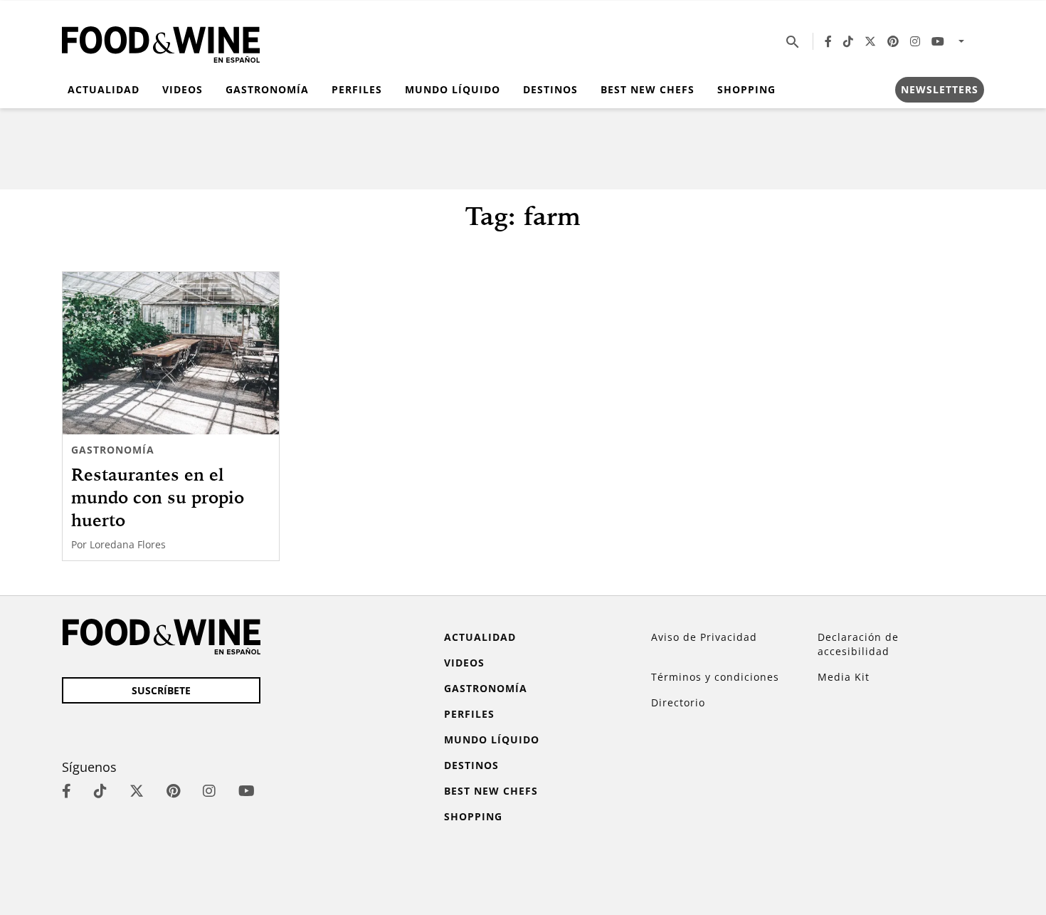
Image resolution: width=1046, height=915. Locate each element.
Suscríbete (161, 690)
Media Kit (844, 677)
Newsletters (939, 89)
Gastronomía (267, 89)
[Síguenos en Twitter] (870, 41)
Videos (182, 89)
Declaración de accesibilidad (858, 644)
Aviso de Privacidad (704, 637)
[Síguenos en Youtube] (937, 41)
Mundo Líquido (452, 89)
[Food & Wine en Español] (161, 41)
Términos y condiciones (715, 677)
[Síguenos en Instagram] (915, 41)
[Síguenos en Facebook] (828, 41)
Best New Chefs (647, 89)
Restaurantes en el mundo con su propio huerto (157, 497)
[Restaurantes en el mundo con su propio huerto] (171, 353)
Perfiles (357, 89)
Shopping (746, 89)
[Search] (792, 41)
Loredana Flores (128, 544)
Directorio (678, 702)
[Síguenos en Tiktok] (848, 41)
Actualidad (103, 89)
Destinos (550, 89)
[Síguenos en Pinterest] (893, 41)
